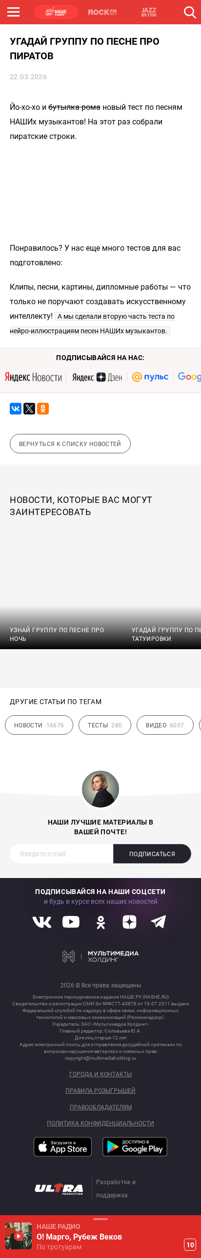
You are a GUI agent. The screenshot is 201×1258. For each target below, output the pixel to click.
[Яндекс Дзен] (96, 377)
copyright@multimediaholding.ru (100, 1058)
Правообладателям (101, 1107)
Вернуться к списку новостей (70, 444)
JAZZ (149, 12)
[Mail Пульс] (150, 377)
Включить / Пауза (18, 1236)
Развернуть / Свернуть (100, 1219)
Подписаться (152, 854)
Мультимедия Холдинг (100, 956)
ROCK (102, 12)
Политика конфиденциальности (100, 1123)
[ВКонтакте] (15, 408)
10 (190, 1245)
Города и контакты (100, 1074)
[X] (29, 408)
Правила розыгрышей (100, 1091)
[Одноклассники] (43, 408)
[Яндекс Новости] (33, 377)
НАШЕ (56, 12)
